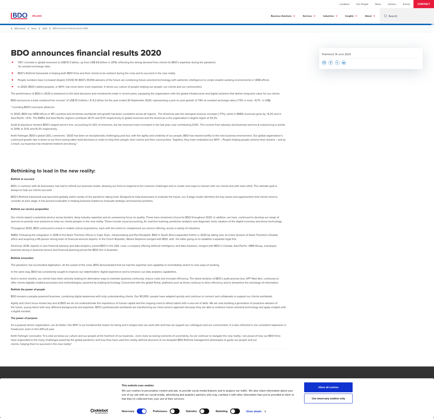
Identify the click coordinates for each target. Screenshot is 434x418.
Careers (392, 4)
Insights (349, 16)
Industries (328, 16)
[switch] (175, 411)
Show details (254, 411)
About (368, 16)
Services (307, 16)
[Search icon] (385, 16)
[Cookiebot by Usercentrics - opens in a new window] (99, 411)
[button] (423, 4)
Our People (362, 4)
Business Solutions (281, 16)
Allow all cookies (328, 387)
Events (406, 4)
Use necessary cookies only (328, 398)
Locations (345, 4)
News (378, 4)
